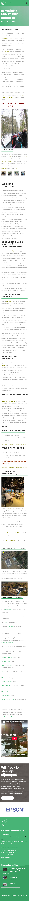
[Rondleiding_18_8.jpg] (3, 173)
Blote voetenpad (7, 665)
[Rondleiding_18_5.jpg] (23, 173)
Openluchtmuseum (7, 658)
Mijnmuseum (5, 678)
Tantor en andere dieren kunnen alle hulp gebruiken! (17, 870)
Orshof (6, 622)
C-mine (4, 672)
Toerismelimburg (9, 717)
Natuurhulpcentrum (11, 3)
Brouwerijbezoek (6, 686)
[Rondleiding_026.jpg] (10, 173)
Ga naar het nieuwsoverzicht (10, 888)
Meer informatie (7, 797)
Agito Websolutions (9, 894)
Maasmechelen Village (8, 700)
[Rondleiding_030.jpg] (16, 173)
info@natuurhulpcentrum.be (12, 848)
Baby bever (13, 877)
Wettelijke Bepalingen (14, 895)
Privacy (4, 895)
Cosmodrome (6, 661)
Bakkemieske (8, 610)
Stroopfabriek (6, 696)
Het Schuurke (10, 626)
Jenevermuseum (6, 682)
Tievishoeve (7, 616)
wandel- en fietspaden (7, 643)
